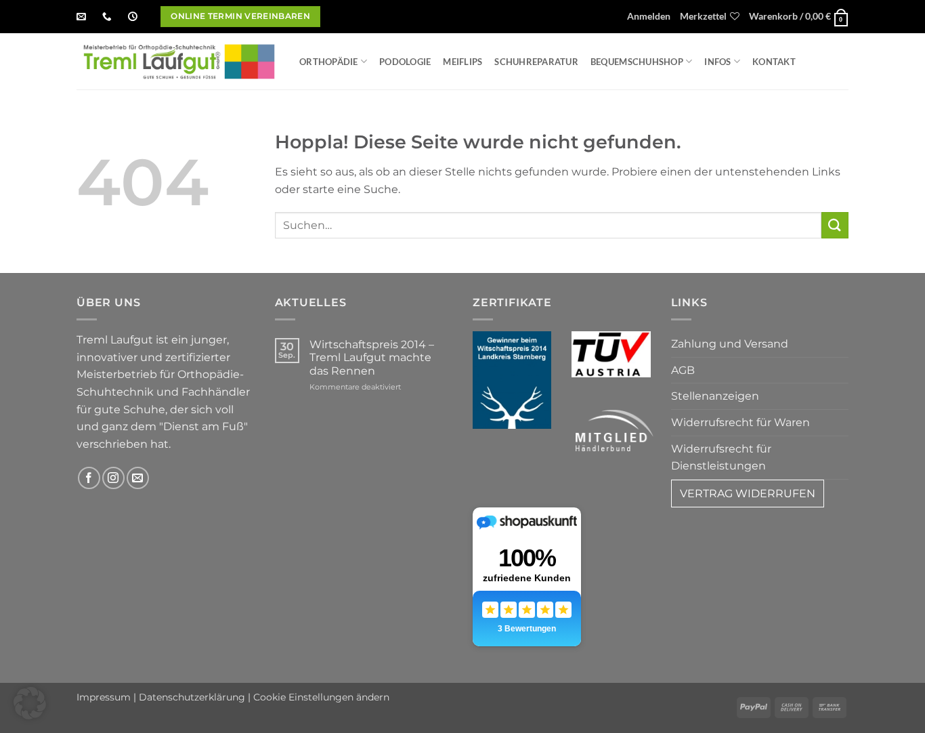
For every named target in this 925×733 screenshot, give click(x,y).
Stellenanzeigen (715, 396)
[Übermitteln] (834, 225)
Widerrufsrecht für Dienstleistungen (721, 457)
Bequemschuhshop (636, 61)
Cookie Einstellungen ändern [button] (321, 697)
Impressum (104, 697)
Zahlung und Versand (729, 343)
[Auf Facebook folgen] (89, 478)
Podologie (405, 61)
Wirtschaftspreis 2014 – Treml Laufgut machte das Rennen (371, 357)
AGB (683, 370)
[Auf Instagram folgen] (113, 478)
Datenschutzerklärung (192, 697)
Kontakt (774, 61)
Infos (717, 61)
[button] (648, 17)
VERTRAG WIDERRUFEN (747, 493)
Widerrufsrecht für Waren (740, 422)
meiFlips (462, 61)
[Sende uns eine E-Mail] (138, 478)
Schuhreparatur (536, 61)
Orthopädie (328, 61)
